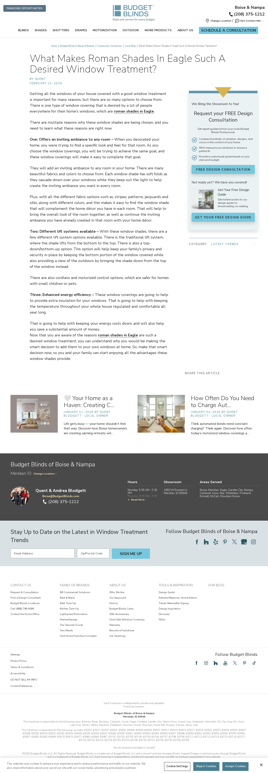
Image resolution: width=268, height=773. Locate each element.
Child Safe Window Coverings (127, 619)
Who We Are (116, 592)
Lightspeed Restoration (74, 614)
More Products (158, 30)
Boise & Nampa (250, 7)
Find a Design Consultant (25, 597)
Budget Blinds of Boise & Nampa (77, 46)
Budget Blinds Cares (121, 608)
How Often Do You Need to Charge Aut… (222, 401)
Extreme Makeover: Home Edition (178, 597)
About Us (185, 30)
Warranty (114, 625)
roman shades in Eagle (134, 111)
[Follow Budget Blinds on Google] (244, 541)
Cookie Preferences (21, 686)
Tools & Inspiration (176, 585)
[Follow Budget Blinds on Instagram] (253, 541)
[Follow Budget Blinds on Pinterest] (225, 541)
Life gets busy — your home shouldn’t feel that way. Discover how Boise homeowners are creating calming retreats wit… (95, 428)
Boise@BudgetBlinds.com (60, 496)
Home (54, 46)
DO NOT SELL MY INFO (23, 679)
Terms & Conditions (22, 667)
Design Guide (167, 592)
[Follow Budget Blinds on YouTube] (225, 663)
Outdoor (130, 30)
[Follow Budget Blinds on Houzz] (206, 541)
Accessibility (18, 673)
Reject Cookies (206, 766)
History (113, 603)
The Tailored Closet (71, 625)
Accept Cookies (235, 766)
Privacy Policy (18, 661)
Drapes (81, 30)
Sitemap (15, 654)
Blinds (23, 30)
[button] (218, 21)
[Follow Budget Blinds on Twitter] (234, 541)
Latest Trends (224, 244)
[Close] (261, 764)
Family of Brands (75, 585)
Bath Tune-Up (68, 603)
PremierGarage (68, 619)
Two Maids (66, 630)
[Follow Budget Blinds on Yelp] (215, 541)
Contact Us (20, 585)
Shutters (61, 30)
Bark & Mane (67, 597)
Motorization (105, 30)
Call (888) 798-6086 (22, 608)
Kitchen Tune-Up (69, 608)
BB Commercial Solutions (75, 592)
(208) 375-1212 (249, 14)
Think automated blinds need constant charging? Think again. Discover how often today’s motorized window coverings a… (221, 428)
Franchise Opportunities (25, 8)
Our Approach (117, 597)
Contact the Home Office (24, 614)
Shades (41, 30)
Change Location (44, 473)
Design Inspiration (169, 608)
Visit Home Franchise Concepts (78, 636)
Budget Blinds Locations (25, 603)
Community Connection (109, 46)
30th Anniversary (119, 614)
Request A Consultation (24, 592)
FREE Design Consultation (223, 169)
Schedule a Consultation (228, 30)
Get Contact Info (250, 20)
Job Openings (117, 636)
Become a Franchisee (121, 630)
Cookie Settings (177, 766)
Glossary (164, 614)
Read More (138, 499)
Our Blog (216, 585)
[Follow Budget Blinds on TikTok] (254, 663)
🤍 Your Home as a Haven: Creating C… (89, 401)
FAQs (162, 619)
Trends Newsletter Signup (174, 603)
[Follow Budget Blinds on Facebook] (197, 541)
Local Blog (130, 46)
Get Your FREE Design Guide (223, 217)
